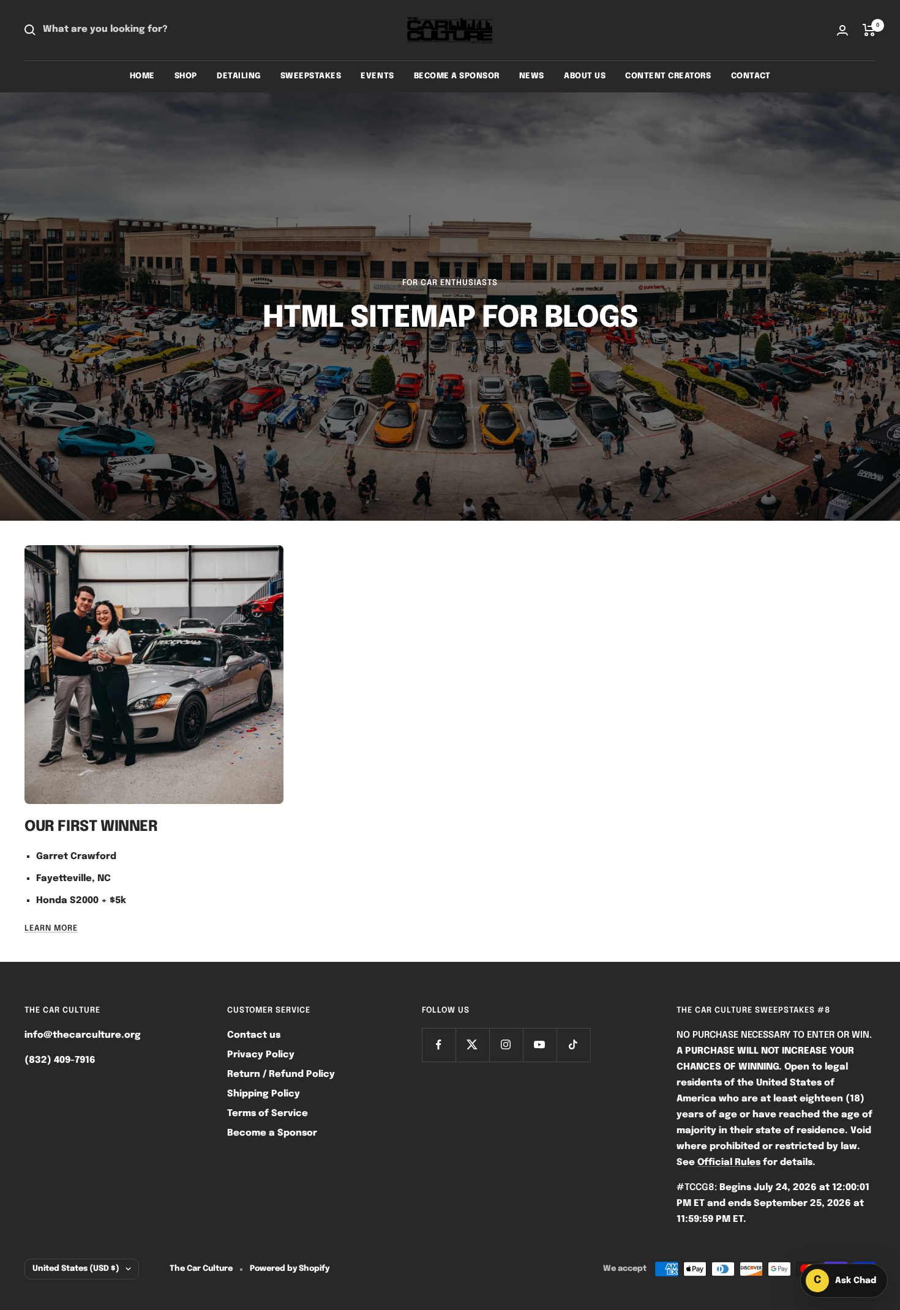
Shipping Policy (263, 1094)
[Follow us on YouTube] (540, 1045)
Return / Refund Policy (281, 1074)
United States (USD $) (75, 1269)
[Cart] (869, 30)
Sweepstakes (311, 76)
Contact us (253, 1035)
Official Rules (728, 1162)
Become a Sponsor (457, 76)
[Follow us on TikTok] (573, 1045)
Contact (751, 76)
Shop (185, 76)
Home (142, 76)
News (531, 76)
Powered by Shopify (289, 1269)
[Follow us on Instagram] (506, 1045)
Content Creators (668, 76)
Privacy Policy (260, 1055)
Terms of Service (267, 1113)
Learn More (51, 928)
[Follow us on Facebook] (439, 1045)
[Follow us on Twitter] (472, 1045)
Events (377, 76)
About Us (585, 76)
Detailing (239, 76)
